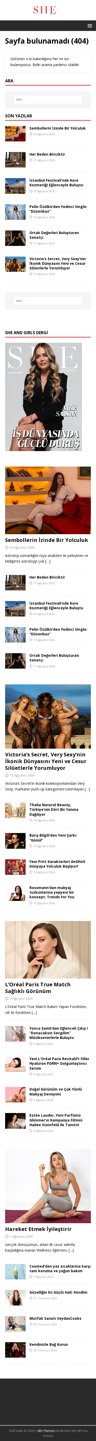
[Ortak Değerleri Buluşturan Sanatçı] (15, 242)
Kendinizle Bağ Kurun (48, 1344)
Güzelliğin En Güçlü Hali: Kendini (58, 1292)
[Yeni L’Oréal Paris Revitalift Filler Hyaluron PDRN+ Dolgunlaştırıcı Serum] (15, 1069)
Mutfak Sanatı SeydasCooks (55, 1318)
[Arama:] (48, 99)
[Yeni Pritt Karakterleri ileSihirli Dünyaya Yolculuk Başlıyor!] (15, 871)
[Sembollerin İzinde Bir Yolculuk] (15, 138)
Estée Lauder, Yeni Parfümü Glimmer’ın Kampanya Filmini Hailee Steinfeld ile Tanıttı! (55, 1120)
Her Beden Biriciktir (47, 154)
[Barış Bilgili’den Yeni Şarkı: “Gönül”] (15, 845)
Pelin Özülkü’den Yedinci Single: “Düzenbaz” (58, 209)
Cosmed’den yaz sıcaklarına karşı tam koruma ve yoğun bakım (60, 1268)
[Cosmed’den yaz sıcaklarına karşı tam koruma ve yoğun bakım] (15, 1276)
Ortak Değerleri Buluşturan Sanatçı (54, 235)
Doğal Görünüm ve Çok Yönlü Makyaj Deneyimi (55, 1091)
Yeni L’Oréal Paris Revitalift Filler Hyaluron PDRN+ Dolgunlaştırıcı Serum (59, 1063)
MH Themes (46, 1431)
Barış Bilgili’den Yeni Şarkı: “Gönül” (53, 837)
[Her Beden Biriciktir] (15, 164)
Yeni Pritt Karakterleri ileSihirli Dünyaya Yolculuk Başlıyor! (57, 864)
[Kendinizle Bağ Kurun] (15, 1354)
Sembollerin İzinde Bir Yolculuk (57, 128)
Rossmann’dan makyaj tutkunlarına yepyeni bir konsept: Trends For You (51, 892)
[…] (47, 561)
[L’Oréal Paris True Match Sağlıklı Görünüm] (48, 975)
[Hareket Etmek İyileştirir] (48, 1220)
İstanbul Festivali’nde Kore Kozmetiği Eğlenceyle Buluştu (56, 182)
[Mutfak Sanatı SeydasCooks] (15, 1328)
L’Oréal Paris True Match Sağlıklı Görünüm (38, 988)
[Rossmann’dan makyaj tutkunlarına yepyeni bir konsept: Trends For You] (15, 897)
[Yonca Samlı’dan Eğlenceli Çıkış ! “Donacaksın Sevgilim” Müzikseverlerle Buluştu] (15, 1038)
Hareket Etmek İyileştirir (38, 1229)
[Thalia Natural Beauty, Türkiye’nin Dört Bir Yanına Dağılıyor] (15, 815)
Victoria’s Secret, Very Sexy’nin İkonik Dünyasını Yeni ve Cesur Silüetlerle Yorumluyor (57, 263)
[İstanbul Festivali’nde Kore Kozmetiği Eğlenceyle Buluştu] (15, 190)
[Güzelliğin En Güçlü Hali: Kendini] (15, 1302)
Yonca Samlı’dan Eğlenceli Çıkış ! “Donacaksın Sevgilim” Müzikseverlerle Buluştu (58, 1033)
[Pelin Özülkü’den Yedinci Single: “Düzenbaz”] (15, 216)
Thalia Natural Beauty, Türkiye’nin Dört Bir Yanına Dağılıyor (53, 809)
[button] (89, 25)
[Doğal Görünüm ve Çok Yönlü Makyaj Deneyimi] (15, 1099)
